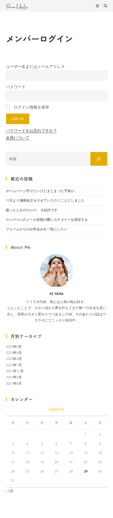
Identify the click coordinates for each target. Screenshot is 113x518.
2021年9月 (14, 377)
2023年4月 (14, 358)
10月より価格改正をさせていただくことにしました (45, 200)
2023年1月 (14, 365)
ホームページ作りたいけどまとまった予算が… (41, 190)
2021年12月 (15, 371)
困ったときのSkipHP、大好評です (32, 210)
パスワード (15, 86)
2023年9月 (14, 346)
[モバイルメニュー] (98, 5)
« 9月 (9, 490)
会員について (17, 137)
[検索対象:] (103, 5)
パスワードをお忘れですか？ (31, 130)
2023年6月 (14, 352)
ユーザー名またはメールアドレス (35, 66)
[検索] (98, 159)
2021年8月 (14, 383)
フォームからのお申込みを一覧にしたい (36, 229)
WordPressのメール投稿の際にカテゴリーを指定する (47, 219)
